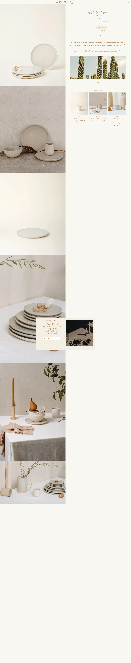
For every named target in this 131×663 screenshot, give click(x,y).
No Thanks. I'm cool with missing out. (51, 346)
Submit (52, 341)
